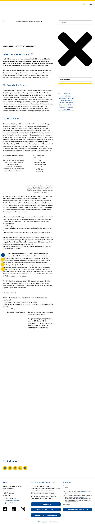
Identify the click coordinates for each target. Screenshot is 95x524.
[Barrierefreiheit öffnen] (3, 269)
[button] (90, 4)
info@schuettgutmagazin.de (11, 503)
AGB (38, 522)
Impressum (45, 522)
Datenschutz (54, 522)
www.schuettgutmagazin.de (11, 500)
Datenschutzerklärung (85, 491)
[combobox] (75, 22)
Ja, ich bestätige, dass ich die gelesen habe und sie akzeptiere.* (78, 492)
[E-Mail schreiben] (3, 260)
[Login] (3, 255)
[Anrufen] (3, 264)
